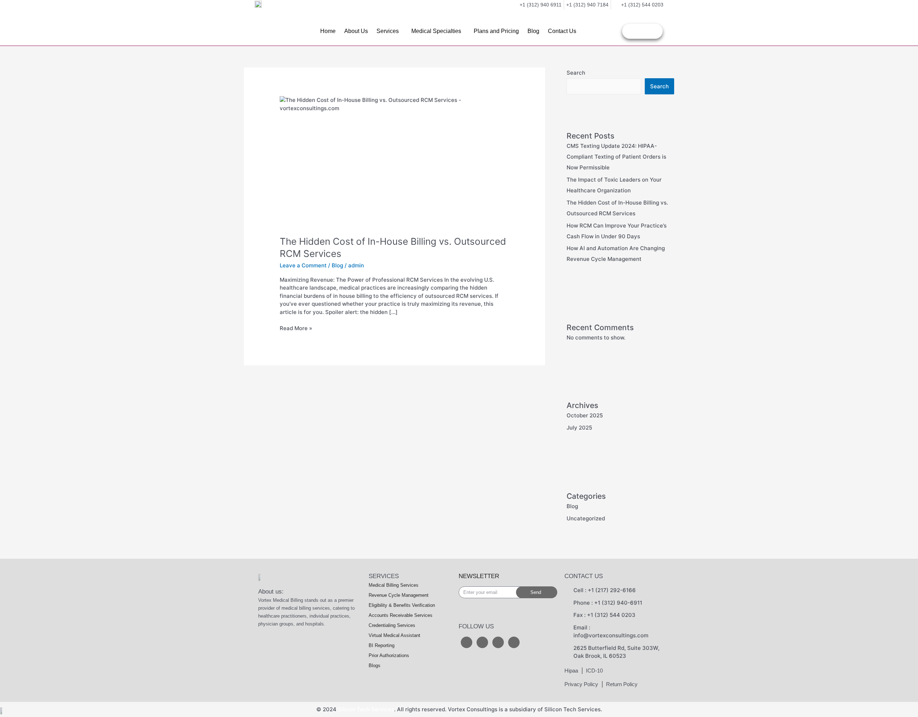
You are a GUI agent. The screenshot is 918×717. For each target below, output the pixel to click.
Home (328, 31)
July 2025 (579, 427)
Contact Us (562, 31)
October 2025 (585, 415)
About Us (356, 31)
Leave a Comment (303, 265)
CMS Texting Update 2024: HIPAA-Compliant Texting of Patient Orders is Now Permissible (616, 156)
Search (576, 72)
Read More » (296, 328)
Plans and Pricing (496, 31)
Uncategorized (586, 518)
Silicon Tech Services (366, 709)
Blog (533, 31)
